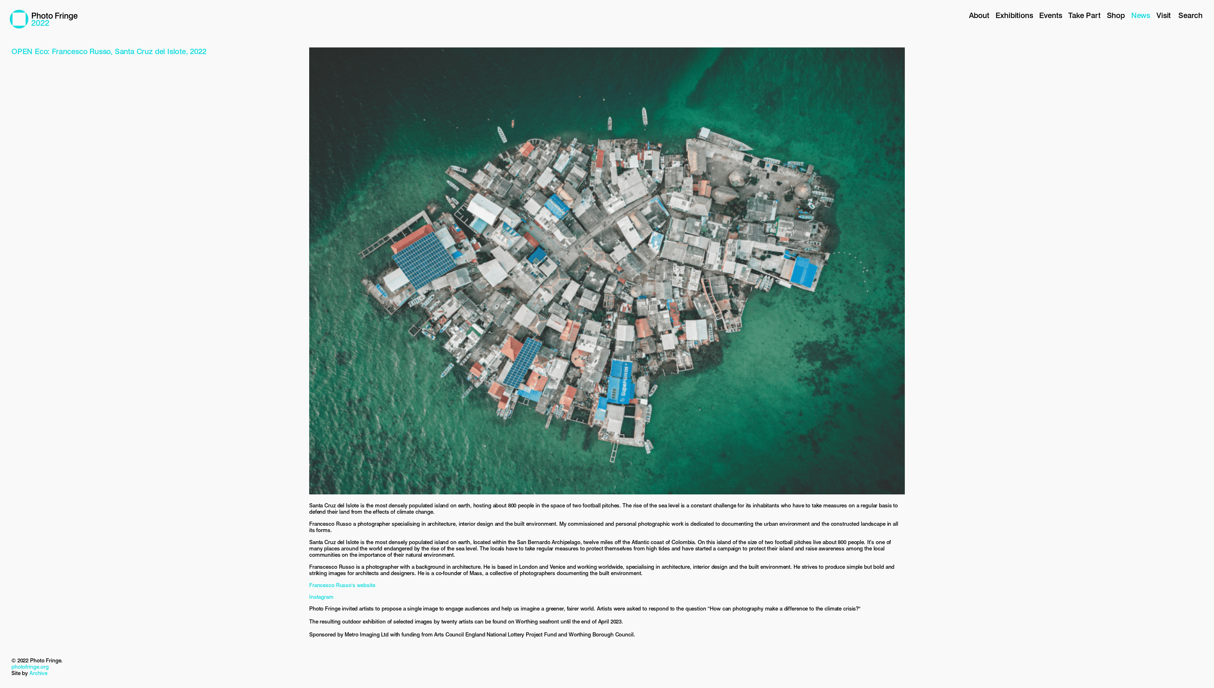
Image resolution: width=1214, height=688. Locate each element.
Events (1050, 15)
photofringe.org (30, 667)
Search (1190, 15)
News (1140, 15)
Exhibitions (1014, 15)
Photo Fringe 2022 (44, 19)
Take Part (1084, 15)
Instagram (321, 597)
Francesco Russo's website (342, 585)
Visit (1163, 15)
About (979, 15)
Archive (38, 673)
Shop (1116, 15)
